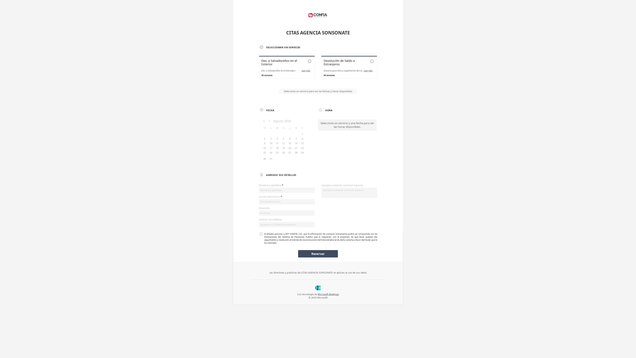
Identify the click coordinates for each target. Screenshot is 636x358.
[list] (318, 70)
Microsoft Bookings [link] (328, 294)
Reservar (318, 254)
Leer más (306, 71)
